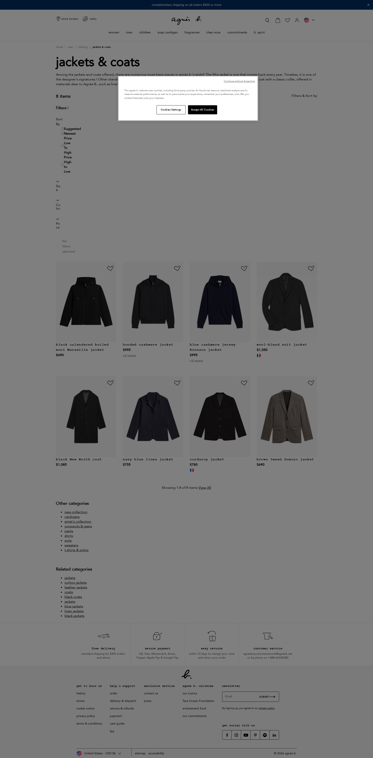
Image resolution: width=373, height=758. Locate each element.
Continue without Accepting (239, 81)
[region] (188, 98)
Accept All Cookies (202, 109)
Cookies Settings (171, 109)
